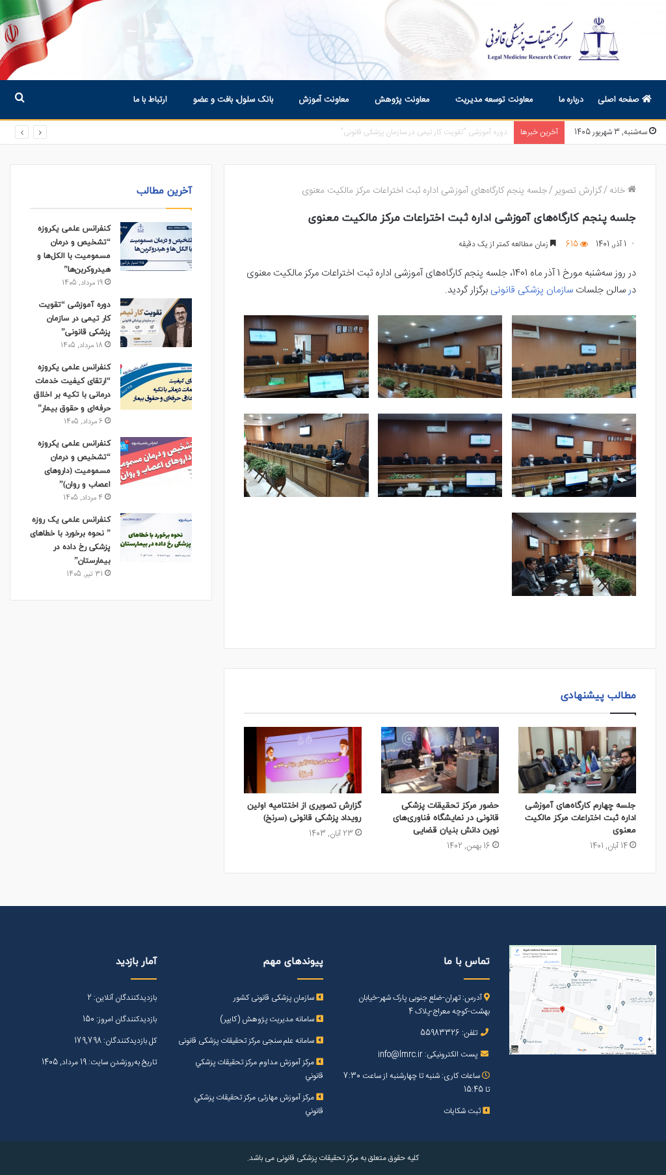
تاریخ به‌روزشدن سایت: (122, 1062)
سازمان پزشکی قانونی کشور (274, 997)
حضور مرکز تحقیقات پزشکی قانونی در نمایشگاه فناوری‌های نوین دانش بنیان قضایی (446, 818)
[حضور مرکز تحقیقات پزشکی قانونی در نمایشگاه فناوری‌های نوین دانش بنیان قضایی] (440, 760)
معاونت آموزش (324, 99)
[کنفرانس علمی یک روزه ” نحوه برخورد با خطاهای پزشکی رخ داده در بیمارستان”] (156, 537)
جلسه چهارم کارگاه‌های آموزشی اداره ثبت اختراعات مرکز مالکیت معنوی (580, 818)
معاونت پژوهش (402, 99)
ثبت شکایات (463, 1111)
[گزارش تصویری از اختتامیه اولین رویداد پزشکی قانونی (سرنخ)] (303, 760)
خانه (618, 191)
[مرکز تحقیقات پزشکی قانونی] (333, 40)
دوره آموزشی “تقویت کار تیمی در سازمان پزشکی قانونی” (75, 318)
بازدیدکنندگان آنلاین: (124, 997)
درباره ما (571, 99)
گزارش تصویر (578, 191)
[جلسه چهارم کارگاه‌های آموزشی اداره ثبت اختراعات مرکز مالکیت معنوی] (577, 760)
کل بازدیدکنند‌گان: (129, 1040)
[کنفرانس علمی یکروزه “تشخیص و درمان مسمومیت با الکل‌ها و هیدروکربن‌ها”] (156, 246)
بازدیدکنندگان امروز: (125, 1019)
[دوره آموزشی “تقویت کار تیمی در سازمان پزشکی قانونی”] (156, 322)
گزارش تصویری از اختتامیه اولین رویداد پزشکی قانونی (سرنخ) (304, 812)
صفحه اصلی (620, 99)
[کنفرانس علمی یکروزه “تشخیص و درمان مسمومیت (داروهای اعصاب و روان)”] (156, 461)
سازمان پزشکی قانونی (531, 290)
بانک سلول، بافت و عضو (233, 99)
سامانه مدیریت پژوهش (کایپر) (268, 1019)
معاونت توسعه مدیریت (494, 99)
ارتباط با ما (150, 99)
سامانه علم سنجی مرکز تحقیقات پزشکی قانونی (247, 1040)
